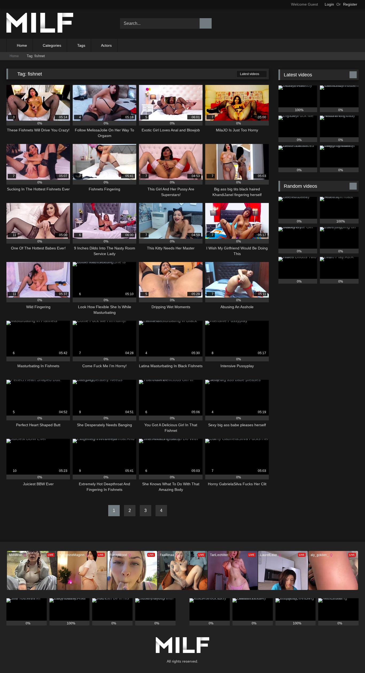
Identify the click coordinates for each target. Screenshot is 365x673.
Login (329, 4)
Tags (81, 45)
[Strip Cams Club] (39, 23)
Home (22, 45)
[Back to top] (349, 657)
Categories (52, 45)
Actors (106, 45)
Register (350, 4)
